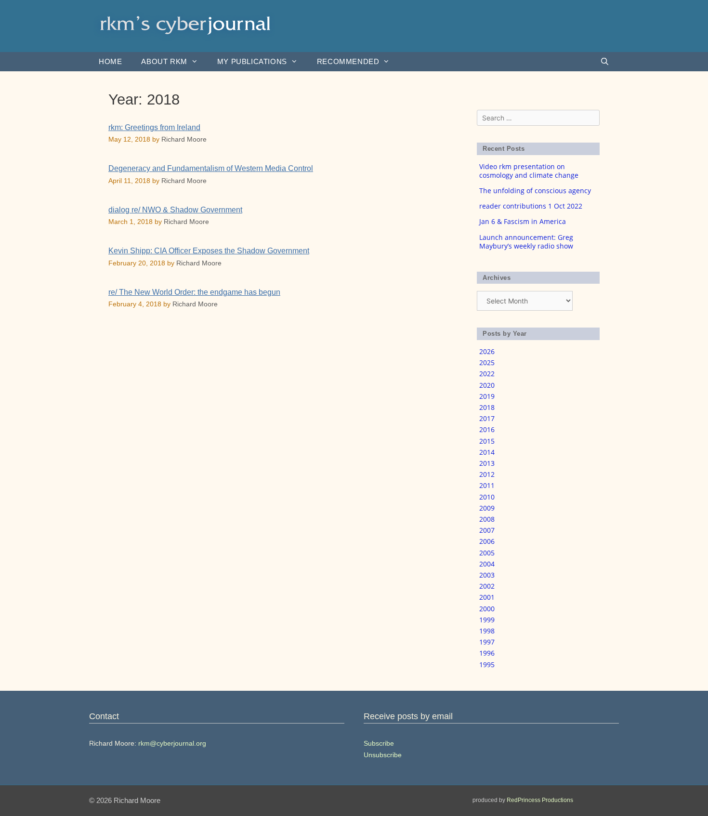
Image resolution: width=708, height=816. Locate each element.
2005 (487, 552)
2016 (487, 429)
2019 (487, 396)
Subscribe (379, 743)
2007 (487, 530)
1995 (487, 664)
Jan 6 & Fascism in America (522, 221)
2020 (487, 385)
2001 (487, 597)
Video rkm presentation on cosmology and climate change (528, 171)
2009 (487, 508)
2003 (487, 574)
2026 (487, 351)
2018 (487, 407)
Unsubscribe (383, 755)
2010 (487, 496)
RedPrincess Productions (540, 800)
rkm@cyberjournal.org (172, 743)
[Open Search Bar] (604, 61)
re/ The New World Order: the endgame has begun (194, 292)
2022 (487, 373)
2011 (487, 485)
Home (110, 61)
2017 (487, 418)
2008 (487, 519)
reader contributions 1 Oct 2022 (530, 206)
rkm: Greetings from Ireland (154, 127)
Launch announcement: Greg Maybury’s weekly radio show (526, 241)
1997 (487, 641)
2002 (487, 586)
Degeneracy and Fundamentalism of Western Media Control (210, 168)
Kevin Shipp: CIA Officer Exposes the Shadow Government (208, 251)
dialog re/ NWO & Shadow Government (175, 210)
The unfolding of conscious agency (535, 190)
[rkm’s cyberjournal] (185, 25)
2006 (487, 541)
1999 (487, 619)
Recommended (348, 61)
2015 (487, 441)
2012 (487, 474)
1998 (487, 630)
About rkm (164, 61)
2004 (487, 563)
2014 (487, 452)
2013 (487, 463)
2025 (487, 362)
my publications (252, 61)
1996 (487, 653)
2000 (487, 608)
